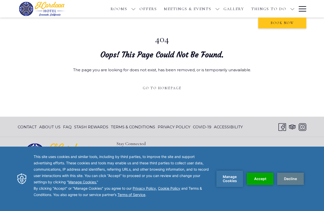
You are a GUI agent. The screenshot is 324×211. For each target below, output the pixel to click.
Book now (282, 23)
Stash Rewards (91, 127)
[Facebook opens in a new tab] (282, 126)
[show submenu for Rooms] (133, 8)
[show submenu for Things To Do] (292, 8)
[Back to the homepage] (44, 8)
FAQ (67, 127)
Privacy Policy (174, 127)
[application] (162, 179)
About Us (49, 127)
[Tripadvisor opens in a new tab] (292, 126)
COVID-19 (202, 127)
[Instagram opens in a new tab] (302, 126)
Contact (27, 127)
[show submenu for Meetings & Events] (217, 8)
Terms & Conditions (133, 127)
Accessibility (228, 127)
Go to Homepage (162, 88)
